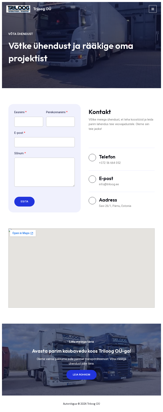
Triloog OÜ (42, 9)
